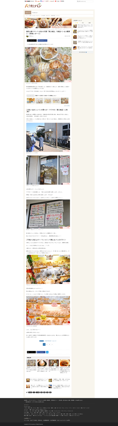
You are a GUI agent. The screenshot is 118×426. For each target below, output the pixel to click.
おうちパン (48, 15)
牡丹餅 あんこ (31, 36)
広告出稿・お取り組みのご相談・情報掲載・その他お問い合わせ (70, 400)
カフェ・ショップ (52, 412)
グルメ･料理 (26, 412)
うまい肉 (57, 1)
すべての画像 (68, 81)
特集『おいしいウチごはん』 (38, 415)
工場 (47, 392)
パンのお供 (43, 15)
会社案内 (25, 400)
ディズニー (26, 410)
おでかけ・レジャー (43, 409)
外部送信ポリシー (54, 400)
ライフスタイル (27, 413)
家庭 (30, 409)
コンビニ (46, 412)
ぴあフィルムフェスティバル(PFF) (63, 420)
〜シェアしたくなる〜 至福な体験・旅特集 (51, 415)
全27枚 (67, 105)
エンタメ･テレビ (27, 406)
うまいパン (51, 1)
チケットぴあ (26, 420)
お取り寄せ (53, 15)
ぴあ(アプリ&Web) (33, 420)
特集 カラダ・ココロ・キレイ (74, 415)
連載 (27, 415)
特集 (25, 415)
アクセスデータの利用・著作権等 (44, 400)
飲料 (37, 412)
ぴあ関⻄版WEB (46, 420)
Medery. (62, 1)
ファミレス (58, 412)
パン (27, 15)
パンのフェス (34, 12)
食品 (35, 412)
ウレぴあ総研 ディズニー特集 (37, 1)
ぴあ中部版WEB (53, 420)
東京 (41, 392)
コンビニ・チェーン (36, 15)
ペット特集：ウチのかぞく (63, 415)
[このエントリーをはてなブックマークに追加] (47, 352)
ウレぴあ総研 (27, 1)
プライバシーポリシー (32, 400)
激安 (50, 392)
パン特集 (37, 392)
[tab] (76, 23)
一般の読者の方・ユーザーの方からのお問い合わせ (34, 401)
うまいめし (46, 1)
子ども (33, 409)
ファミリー (26, 409)
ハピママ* (32, 1)
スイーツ (31, 412)
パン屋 (30, 15)
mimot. (42, 1)
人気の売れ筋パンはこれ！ (48, 340)
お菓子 (40, 412)
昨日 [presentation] (83, 22)
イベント (58, 15)
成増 (44, 392)
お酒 (43, 412)
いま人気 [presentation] (76, 22)
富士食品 (30, 392)
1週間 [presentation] (89, 22)
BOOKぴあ (40, 420)
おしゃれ (37, 409)
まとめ (30, 415)
